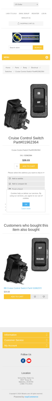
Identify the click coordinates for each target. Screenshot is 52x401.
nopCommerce (31, 397)
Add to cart (29, 166)
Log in (43, 13)
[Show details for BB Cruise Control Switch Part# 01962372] (26, 261)
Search (38, 48)
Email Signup (24, 13)
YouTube (29, 360)
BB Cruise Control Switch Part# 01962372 (23, 288)
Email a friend (17, 189)
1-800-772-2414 (11, 13)
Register (35, 13)
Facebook (23, 360)
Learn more (26, 209)
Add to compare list (19, 184)
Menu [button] (6, 57)
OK (26, 204)
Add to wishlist (17, 178)
